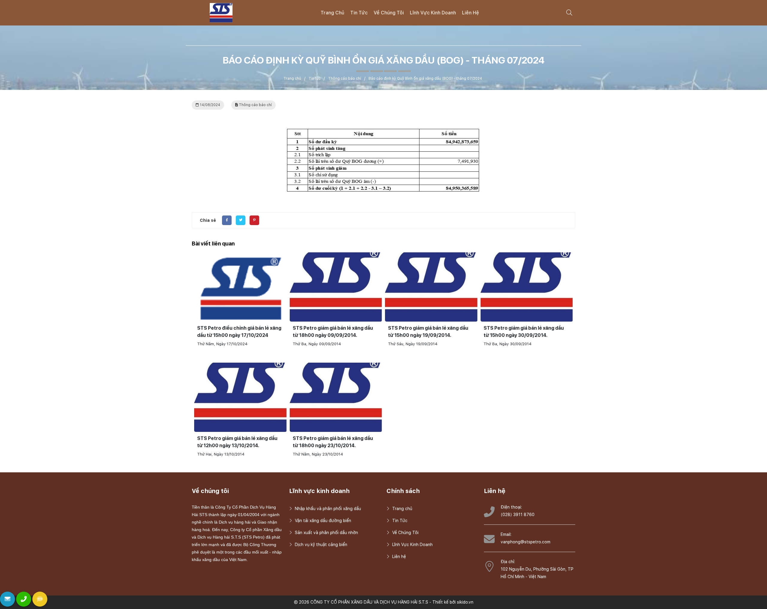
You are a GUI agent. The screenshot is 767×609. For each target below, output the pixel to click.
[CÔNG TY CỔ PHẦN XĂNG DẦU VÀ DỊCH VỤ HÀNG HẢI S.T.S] (221, 12)
